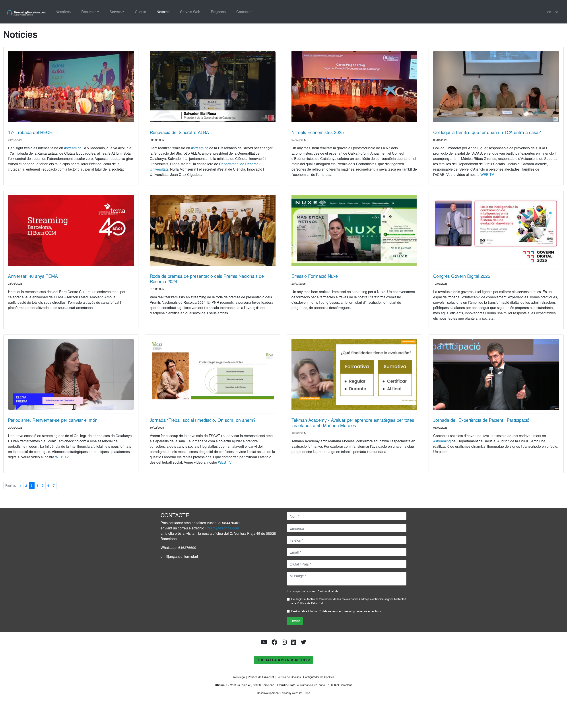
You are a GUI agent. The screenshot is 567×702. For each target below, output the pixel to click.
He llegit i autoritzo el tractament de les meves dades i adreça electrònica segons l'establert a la (348, 601)
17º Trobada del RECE (30, 132)
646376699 (187, 547)
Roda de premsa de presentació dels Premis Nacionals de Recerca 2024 (207, 278)
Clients (140, 11)
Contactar (244, 11)
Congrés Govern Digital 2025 (461, 276)
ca (556, 11)
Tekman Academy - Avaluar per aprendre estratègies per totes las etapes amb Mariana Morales (352, 422)
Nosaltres (63, 11)
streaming (442, 440)
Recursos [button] (88, 11)
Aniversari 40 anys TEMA (33, 276)
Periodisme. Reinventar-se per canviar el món (52, 420)
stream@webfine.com (222, 528)
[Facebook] (274, 643)
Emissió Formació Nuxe (314, 276)
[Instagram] (284, 643)
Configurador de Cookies (318, 677)
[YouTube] (264, 643)
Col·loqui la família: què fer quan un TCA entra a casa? (487, 132)
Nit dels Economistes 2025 (317, 132)
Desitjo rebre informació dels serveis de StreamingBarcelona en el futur (336, 611)
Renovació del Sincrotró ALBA (179, 132)
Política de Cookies (288, 677)
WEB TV (487, 174)
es (549, 11)
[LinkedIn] (293, 643)
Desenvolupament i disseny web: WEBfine (283, 693)
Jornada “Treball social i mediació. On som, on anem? (203, 420)
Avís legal (239, 677)
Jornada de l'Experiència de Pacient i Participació (481, 420)
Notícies (163, 11)
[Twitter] (303, 643)
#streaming (73, 147)
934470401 (231, 522)
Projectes (218, 11)
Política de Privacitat (310, 603)
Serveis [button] (116, 11)
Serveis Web (190, 11)
